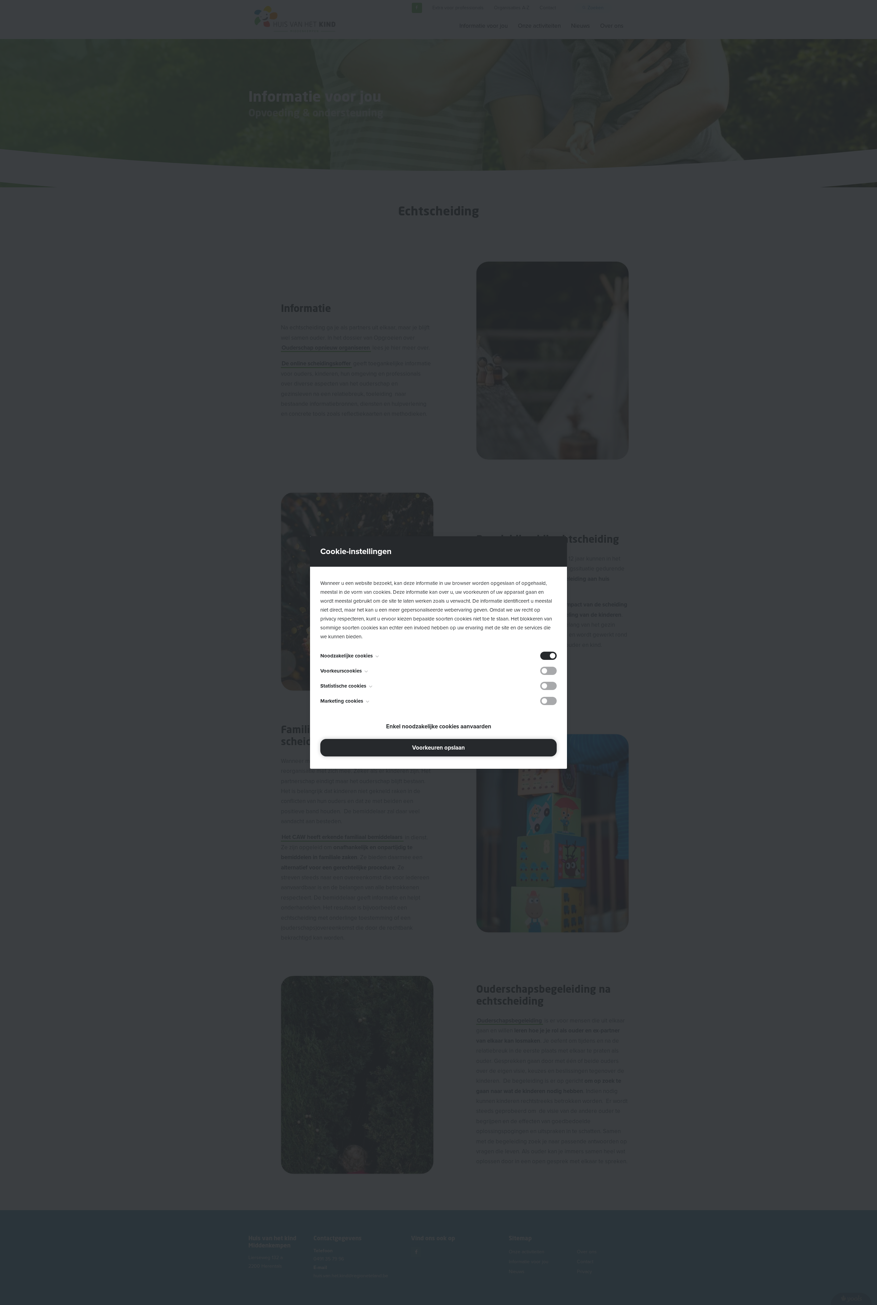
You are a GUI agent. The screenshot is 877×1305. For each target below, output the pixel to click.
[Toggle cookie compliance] (548, 671)
